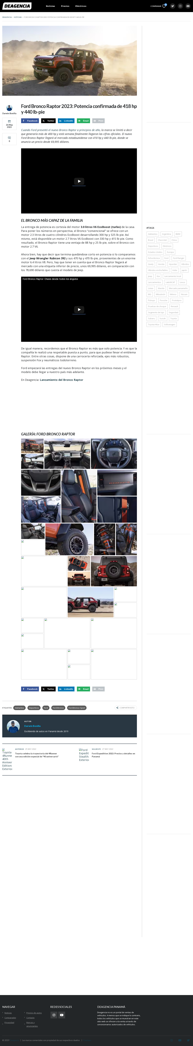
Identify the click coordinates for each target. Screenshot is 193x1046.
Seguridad (173, 312)
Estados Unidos (155, 252)
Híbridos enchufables (158, 270)
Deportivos (34, 707)
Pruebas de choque (157, 306)
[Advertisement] (79, 407)
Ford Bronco (58, 707)
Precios (65, 6)
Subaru (151, 318)
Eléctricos (80, 6)
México (173, 294)
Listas (150, 288)
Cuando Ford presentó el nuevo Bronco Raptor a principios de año (60, 130)
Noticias (50, 6)
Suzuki (163, 318)
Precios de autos (34, 1012)
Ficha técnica (154, 258)
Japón (184, 270)
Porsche (163, 300)
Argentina (166, 234)
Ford (46, 707)
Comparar (158, 5)
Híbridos (185, 264)
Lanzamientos (154, 282)
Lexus (182, 282)
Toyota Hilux (153, 324)
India (174, 270)
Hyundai (173, 264)
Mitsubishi (160, 294)
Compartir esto (127, 707)
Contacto (30, 1017)
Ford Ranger (178, 258)
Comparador (10, 1017)
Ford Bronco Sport (77, 707)
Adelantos (19, 707)
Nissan (184, 294)
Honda (161, 264)
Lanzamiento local (172, 276)
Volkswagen (169, 324)
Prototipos (177, 300)
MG (149, 294)
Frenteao (87, 1040)
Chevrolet (162, 240)
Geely (150, 264)
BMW (178, 234)
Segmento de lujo (156, 312)
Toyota (173, 318)
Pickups (151, 300)
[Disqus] (69, 825)
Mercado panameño (178, 288)
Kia (158, 276)
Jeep (150, 276)
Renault (174, 306)
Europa (170, 252)
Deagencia (14, 1040)
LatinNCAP (170, 282)
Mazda (161, 288)
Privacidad (9, 1022)
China (174, 240)
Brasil (150, 240)
